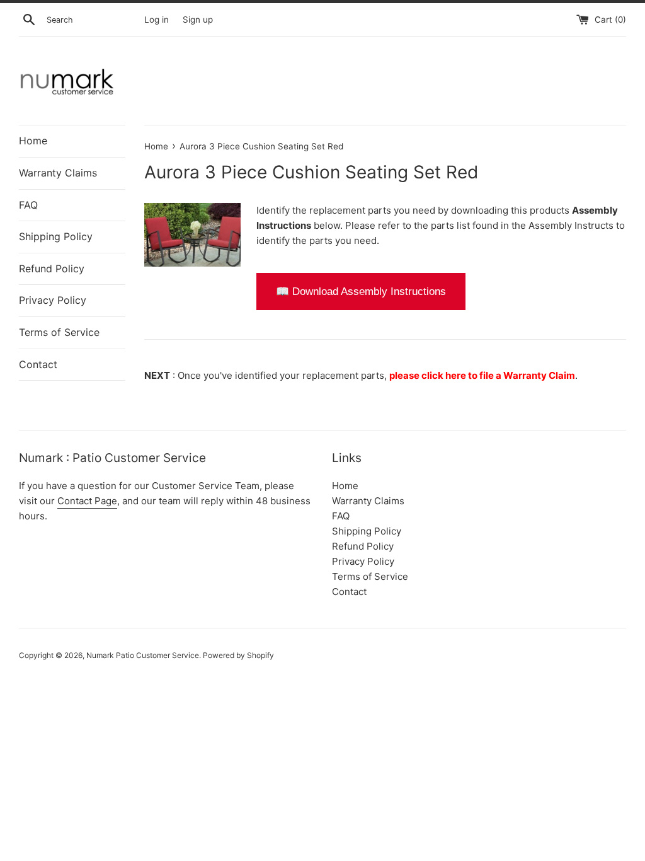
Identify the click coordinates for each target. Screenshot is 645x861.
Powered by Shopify (238, 655)
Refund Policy (51, 268)
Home (33, 140)
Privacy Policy (52, 300)
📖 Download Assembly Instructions (361, 292)
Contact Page (87, 501)
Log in (156, 19)
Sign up (198, 19)
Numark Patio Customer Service (142, 655)
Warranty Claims (58, 172)
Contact (38, 364)
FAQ (28, 205)
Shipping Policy (56, 236)
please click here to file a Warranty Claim (482, 375)
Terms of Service (59, 332)
